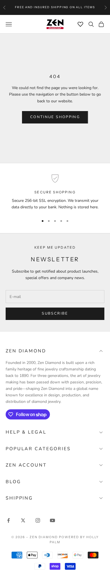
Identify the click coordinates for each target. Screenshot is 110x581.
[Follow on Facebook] (8, 520)
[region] (55, 192)
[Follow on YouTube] (52, 520)
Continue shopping (55, 117)
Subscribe (55, 313)
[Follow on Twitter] (23, 520)
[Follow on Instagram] (38, 520)
